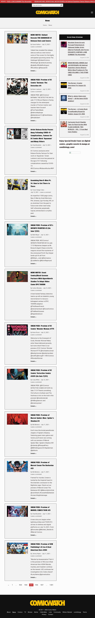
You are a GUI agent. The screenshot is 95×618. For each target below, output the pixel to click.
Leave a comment (36, 47)
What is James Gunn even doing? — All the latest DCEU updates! (78, 98)
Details (33, 71)
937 (42, 585)
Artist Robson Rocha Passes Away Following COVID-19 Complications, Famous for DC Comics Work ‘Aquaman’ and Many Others (42, 136)
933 (20, 585)
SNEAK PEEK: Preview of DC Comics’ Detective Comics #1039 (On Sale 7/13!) (41, 373)
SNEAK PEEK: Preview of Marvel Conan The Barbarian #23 (42, 465)
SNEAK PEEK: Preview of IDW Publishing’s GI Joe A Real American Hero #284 (42, 547)
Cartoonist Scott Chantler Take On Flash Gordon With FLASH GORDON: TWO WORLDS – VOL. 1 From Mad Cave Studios (78, 127)
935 (31, 585)
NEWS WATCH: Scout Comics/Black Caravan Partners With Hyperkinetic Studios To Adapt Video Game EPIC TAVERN (42, 279)
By (36, 44)
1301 (51, 585)
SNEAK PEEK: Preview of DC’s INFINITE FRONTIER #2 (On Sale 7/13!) (42, 228)
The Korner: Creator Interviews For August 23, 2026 (77, 85)
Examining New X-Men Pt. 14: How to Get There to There (41, 183)
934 (25, 585)
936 (36, 585)
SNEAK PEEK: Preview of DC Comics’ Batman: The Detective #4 (41, 83)
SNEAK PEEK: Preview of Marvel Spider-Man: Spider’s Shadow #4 (42, 418)
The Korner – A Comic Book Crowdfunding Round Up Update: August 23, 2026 (77, 111)
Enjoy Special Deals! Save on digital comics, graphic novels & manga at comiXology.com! (74, 144)
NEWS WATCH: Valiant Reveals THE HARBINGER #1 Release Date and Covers (41, 38)
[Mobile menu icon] (92, 12)
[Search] (61, 5)
